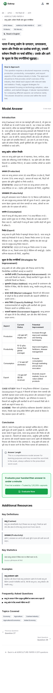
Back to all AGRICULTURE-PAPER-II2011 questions (28, 652)
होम (3, 13)
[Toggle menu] (48, 4)
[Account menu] (43, 4)
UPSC (10, 13)
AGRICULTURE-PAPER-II (14, 16)
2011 (29, 13)
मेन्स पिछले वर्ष (20, 13)
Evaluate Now (28, 491)
